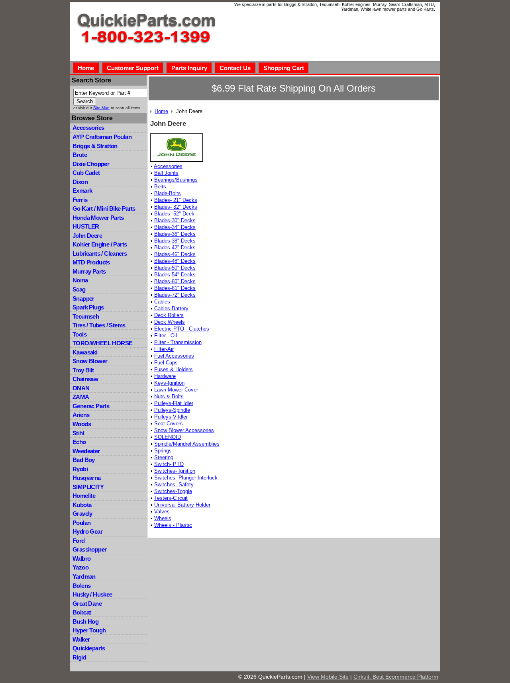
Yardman (84, 576)
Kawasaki (85, 352)
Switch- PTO (169, 464)
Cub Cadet (86, 172)
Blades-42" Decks (175, 247)
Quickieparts (89, 648)
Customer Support (133, 68)
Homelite (84, 495)
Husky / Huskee (92, 594)
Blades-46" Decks (175, 254)
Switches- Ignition (174, 471)
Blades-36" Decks (175, 234)
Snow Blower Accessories (184, 430)
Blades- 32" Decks (175, 207)
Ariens (81, 414)
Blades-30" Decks (175, 220)
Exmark (82, 190)
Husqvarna (87, 477)
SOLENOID (167, 437)
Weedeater (86, 451)
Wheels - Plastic (173, 525)
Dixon (80, 181)
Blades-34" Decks (175, 227)
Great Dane (87, 603)
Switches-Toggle (173, 491)
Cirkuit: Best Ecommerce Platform (395, 676)
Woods (82, 424)
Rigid (79, 657)
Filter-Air (164, 349)
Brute (80, 154)
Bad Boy (84, 459)
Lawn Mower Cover (176, 390)
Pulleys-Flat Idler (173, 403)
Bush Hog (85, 621)
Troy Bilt (83, 370)
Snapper (83, 298)
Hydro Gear (87, 531)
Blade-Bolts (167, 193)
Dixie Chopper (91, 163)
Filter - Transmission (178, 342)
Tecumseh (86, 316)
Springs (163, 451)
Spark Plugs (88, 307)
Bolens (81, 585)
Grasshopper (89, 549)
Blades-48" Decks (175, 261)
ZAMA (81, 396)
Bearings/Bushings (176, 180)
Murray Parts (89, 271)
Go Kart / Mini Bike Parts (104, 208)
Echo (79, 441)
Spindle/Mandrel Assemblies (187, 444)
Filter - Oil (165, 336)
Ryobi (80, 469)
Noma (80, 280)
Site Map (101, 108)
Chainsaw (85, 379)
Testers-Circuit (171, 498)
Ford (79, 540)
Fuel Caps (166, 363)
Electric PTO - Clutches (181, 329)
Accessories (88, 127)
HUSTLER (86, 226)
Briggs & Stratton (95, 146)
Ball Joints (166, 173)
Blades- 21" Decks (175, 200)
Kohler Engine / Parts (100, 244)
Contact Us (235, 68)
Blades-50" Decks (175, 268)
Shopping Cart (283, 68)
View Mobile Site (328, 676)
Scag (79, 289)
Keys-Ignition (169, 383)
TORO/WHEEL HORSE (102, 343)
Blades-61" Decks (175, 288)
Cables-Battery (171, 308)
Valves (162, 512)
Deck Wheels (169, 322)
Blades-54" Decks (175, 275)
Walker (81, 639)
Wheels (162, 518)
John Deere (87, 235)
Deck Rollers (169, 315)
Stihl (78, 433)
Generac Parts (91, 406)
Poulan (81, 522)
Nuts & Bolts (169, 396)
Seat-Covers (168, 424)
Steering (163, 457)
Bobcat (82, 612)
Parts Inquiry (189, 68)
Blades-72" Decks (175, 295)
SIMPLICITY (88, 486)
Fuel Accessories (174, 356)
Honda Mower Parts (98, 217)
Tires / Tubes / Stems (99, 325)
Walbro (81, 558)
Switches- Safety (174, 484)
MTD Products (91, 262)
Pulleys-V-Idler (171, 417)
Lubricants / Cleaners (100, 253)
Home (86, 68)
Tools (79, 334)
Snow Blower (90, 361)
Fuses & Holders (173, 369)
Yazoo (80, 567)
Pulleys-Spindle (172, 410)
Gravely (82, 513)
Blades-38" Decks (175, 241)
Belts (160, 187)
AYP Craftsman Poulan (102, 136)
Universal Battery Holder (182, 505)
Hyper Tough (89, 630)
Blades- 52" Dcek (174, 214)
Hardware (165, 376)
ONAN (81, 388)
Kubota (82, 504)
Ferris (80, 199)
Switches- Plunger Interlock (186, 478)
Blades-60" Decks (175, 281)
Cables (162, 302)
